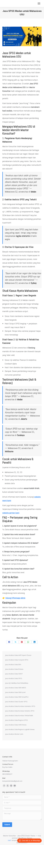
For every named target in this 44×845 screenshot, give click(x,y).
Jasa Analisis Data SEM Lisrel (15, 692)
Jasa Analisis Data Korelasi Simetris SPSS (19, 711)
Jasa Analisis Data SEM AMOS (15, 688)
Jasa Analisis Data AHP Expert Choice (18, 655)
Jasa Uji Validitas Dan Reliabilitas (16, 683)
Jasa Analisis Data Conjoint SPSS (16, 660)
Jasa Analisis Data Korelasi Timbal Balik (19, 715)
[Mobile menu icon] (39, 3)
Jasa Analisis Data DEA (13, 664)
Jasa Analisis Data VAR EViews (16, 725)
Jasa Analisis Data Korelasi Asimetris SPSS (20, 706)
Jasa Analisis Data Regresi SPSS (16, 720)
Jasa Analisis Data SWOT (14, 674)
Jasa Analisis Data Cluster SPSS (16, 702)
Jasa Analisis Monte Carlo (14, 734)
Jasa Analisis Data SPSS (13, 678)
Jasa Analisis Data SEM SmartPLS (17, 697)
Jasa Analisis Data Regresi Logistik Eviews (20, 729)
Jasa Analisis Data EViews (14, 669)
